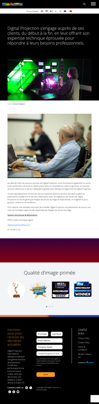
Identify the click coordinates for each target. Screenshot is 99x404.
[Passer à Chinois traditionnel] (64, 11)
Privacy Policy (83, 338)
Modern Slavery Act (85, 355)
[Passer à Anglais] (42, 11)
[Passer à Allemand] (46, 11)
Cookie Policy (83, 342)
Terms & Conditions (82, 348)
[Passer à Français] (51, 11)
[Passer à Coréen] (60, 11)
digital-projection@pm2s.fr (18, 225)
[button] (46, 306)
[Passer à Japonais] (55, 11)
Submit (45, 374)
